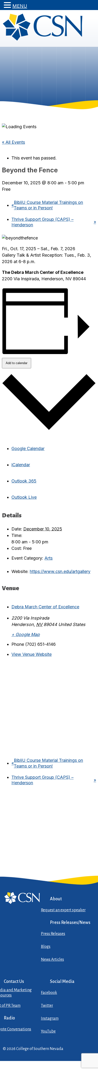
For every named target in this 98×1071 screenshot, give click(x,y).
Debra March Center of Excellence (45, 606)
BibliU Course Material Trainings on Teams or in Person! (47, 205)
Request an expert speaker (63, 910)
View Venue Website (31, 654)
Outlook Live (24, 497)
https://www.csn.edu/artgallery (60, 571)
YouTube (48, 1031)
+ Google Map (25, 634)
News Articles (52, 959)
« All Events (13, 142)
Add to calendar (16, 363)
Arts (48, 558)
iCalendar (20, 464)
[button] (8, 5)
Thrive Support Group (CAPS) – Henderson (53, 222)
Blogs (45, 946)
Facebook (49, 993)
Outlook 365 (23, 480)
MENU (19, 6)
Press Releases (53, 934)
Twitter (47, 1005)
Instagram (50, 1018)
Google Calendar (27, 448)
